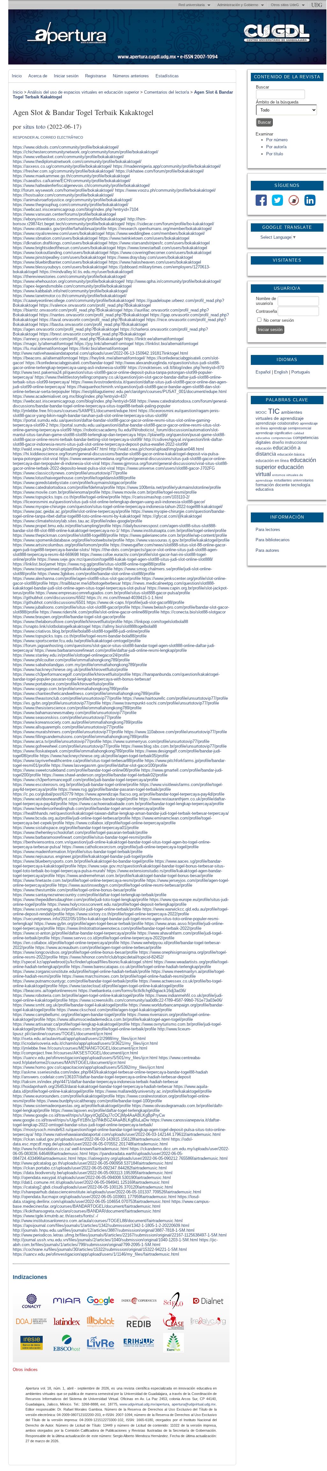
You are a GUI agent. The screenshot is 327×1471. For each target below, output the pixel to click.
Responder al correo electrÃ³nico (48, 137)
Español (263, 372)
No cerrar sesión (279, 320)
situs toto (34, 126)
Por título (274, 153)
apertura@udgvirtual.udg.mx (194, 1404)
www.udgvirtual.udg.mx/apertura (144, 1404)
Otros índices (25, 1369)
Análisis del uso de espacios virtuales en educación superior (83, 92)
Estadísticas (167, 75)
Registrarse (95, 75)
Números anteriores (131, 75)
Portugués (300, 372)
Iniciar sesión (66, 75)
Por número (276, 139)
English (281, 372)
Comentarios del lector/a (166, 92)
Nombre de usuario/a (266, 301)
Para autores (267, 550)
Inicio (17, 75)
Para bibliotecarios (273, 539)
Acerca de (37, 75)
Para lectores (268, 529)
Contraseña (266, 311)
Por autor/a (276, 146)
